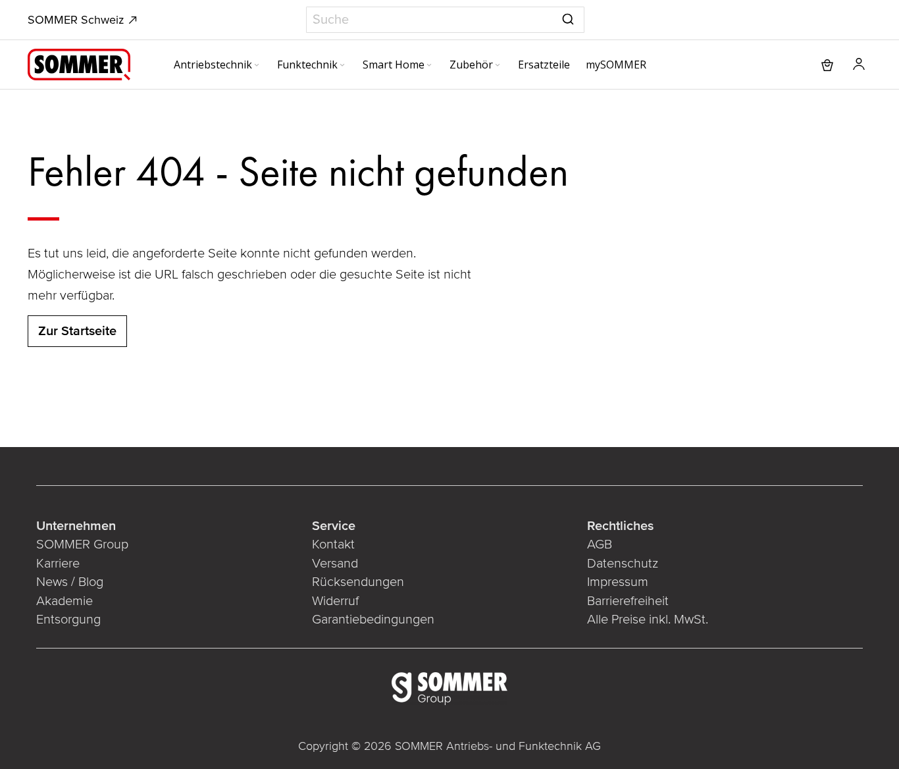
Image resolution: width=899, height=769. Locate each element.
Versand (335, 563)
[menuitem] (217, 64)
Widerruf (335, 601)
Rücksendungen (358, 582)
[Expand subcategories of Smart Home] (429, 66)
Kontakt (333, 544)
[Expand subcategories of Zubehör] (497, 66)
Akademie (64, 601)
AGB (599, 544)
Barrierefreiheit (628, 601)
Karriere (58, 563)
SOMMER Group (82, 544)
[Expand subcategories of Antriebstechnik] (256, 66)
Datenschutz (622, 563)
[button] (858, 64)
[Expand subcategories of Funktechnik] (342, 66)
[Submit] (568, 17)
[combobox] (445, 20)
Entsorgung (68, 619)
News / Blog (69, 582)
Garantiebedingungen (373, 619)
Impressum (617, 582)
